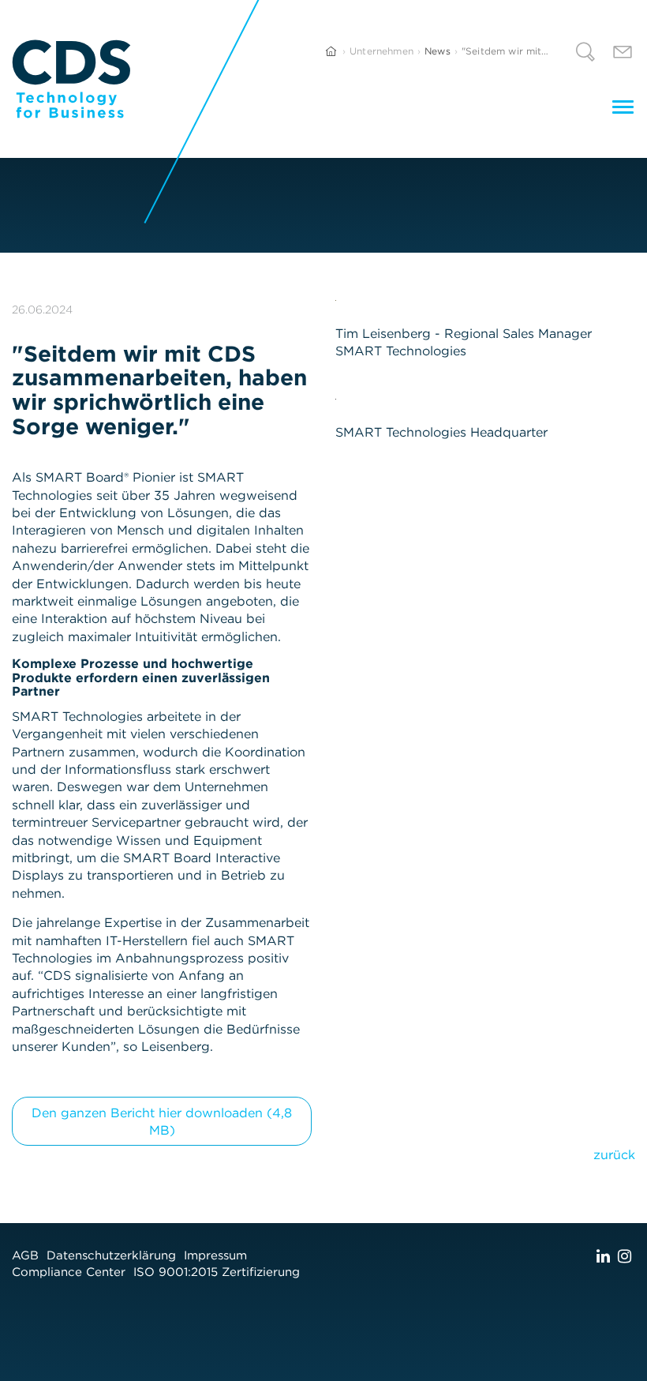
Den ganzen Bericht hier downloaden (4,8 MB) (162, 1121)
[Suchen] (585, 54)
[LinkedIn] (603, 1255)
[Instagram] (624, 1255)
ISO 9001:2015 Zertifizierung (216, 1271)
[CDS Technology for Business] (71, 78)
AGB (25, 1255)
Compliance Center (68, 1271)
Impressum (215, 1255)
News (437, 51)
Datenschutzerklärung (111, 1255)
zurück (614, 1154)
